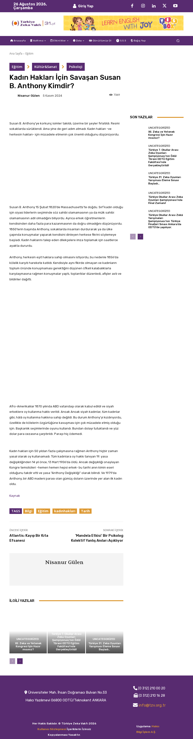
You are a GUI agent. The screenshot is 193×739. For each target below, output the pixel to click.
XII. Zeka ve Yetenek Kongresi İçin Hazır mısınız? (28, 646)
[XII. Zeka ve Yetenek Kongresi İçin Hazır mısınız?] (28, 630)
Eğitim (29, 54)
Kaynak (14, 495)
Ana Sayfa (15, 54)
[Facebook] (132, 6)
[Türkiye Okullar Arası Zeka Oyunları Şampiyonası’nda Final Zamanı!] (138, 198)
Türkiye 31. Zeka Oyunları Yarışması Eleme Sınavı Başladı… (104, 646)
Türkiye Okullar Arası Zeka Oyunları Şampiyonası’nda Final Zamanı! (165, 200)
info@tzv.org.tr (152, 705)
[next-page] (20, 661)
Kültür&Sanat (45, 66)
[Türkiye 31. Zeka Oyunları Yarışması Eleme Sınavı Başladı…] (104, 630)
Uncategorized (27, 639)
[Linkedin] (153, 6)
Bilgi (28, 511)
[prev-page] (12, 661)
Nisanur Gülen (29, 95)
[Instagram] (143, 6)
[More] (92, 109)
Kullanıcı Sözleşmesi (51, 729)
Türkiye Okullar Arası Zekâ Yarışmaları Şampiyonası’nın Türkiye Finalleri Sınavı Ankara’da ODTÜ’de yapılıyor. (165, 221)
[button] (178, 40)
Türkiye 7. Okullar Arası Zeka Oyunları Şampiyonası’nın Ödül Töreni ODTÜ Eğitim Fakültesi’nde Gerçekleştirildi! (66, 641)
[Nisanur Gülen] (13, 95)
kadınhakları (64, 511)
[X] (164, 6)
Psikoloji (75, 66)
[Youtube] (175, 6)
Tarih (85, 511)
